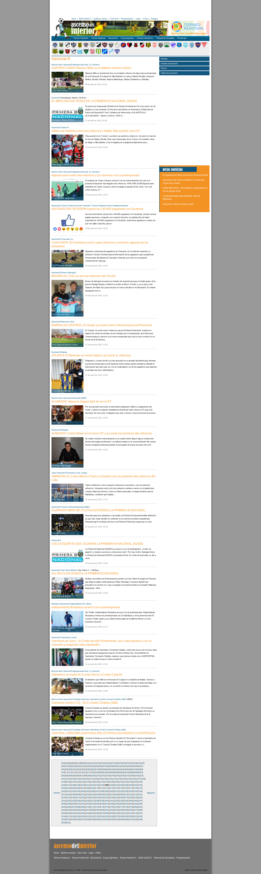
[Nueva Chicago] (61, 53)
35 (97, 766)
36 (100, 766)
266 (68, 807)
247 (140, 801)
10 (87, 763)
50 (70, 769)
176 (125, 788)
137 (102, 782)
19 (120, 763)
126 (133, 779)
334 (68, 819)
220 (92, 797)
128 (143, 779)
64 (123, 769)
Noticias (164, 59)
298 (140, 810)
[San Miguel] (98, 53)
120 (105, 779)
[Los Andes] (204, 47)
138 (106, 782)
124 (124, 779)
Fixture (164, 68)
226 (121, 797)
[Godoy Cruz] (191, 47)
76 (85, 772)
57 (97, 769)
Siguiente (151, 793)
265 (63, 807)
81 (104, 772)
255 (97, 804)
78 (93, 772)
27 (67, 766)
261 (125, 804)
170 (97, 788)
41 (119, 766)
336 (78, 819)
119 (100, 779)
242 (116, 801)
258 (111, 804)
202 (87, 794)
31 (82, 766)
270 (87, 807)
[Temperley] (111, 53)
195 (135, 791)
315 (140, 813)
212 (135, 794)
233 (73, 801)
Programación (127, 19)
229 (135, 797)
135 (92, 782)
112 (67, 779)
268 (78, 807)
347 (130, 819)
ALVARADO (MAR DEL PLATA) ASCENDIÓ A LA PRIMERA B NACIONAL (98, 510)
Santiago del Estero (81, 699)
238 (97, 801)
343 (111, 819)
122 (114, 779)
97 (82, 775)
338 (87, 819)
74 (78, 772)
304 (87, 813)
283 (68, 810)
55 (89, 769)
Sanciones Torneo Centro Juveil (178, 204)
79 (97, 772)
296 (130, 810)
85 (119, 772)
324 (102, 816)
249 (68, 804)
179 (140, 788)
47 (141, 766)
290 (102, 810)
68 (138, 769)
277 (121, 807)
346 (125, 819)
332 (140, 816)
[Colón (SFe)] (129, 47)
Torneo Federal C (83, 206)
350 (63, 822)
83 (111, 772)
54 (85, 769)
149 (78, 785)
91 (141, 772)
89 (134, 772)
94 (70, 775)
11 (91, 763)
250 (73, 804)
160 (130, 785)
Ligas (138, 19)
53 (82, 769)
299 (63, 813)
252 (82, 804)
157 (116, 785)
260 (121, 804)
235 (82, 801)
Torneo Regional (98, 38)
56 (93, 769)
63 (119, 769)
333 (63, 819)
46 (138, 766)
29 (74, 766)
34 (93, 766)
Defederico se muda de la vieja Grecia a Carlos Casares (86, 674)
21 (128, 763)
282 (63, 810)
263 (135, 804)
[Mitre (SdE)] (55, 53)
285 (78, 810)
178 (135, 788)
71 (67, 772)
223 (106, 797)
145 (140, 782)
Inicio (74, 19)
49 (67, 769)
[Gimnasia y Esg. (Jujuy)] (179, 47)
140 (116, 782)
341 (102, 819)
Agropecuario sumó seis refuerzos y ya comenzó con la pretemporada (95, 175)
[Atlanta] (86, 47)
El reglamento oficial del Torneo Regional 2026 (185, 175)
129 (63, 782)
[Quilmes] (73, 53)
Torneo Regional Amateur (117, 206)
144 (135, 782)
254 (92, 804)
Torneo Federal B (80, 858)
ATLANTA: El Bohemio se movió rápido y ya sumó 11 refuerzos (91, 355)
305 (92, 813)
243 (121, 801)
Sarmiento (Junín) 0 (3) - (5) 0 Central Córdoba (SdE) (84, 702)
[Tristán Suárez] (117, 53)
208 (116, 794)
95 (74, 775)
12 (94, 763)
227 (125, 797)
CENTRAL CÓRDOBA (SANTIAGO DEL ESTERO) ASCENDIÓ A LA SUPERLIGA (103, 733)
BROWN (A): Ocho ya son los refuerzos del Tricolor (83, 276)
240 (106, 801)
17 (113, 763)
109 (136, 775)
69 (141, 769)
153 (97, 785)
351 (68, 822)
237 (92, 801)
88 (130, 772)
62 (115, 769)
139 (111, 782)
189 (106, 791)
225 (116, 797)
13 (98, 763)
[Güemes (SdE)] (198, 47)
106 (122, 775)
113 (72, 779)
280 (135, 807)
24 (139, 763)
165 (73, 788)
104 (112, 775)
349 (140, 819)
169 (92, 788)
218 (82, 797)
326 (111, 816)
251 (78, 804)
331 (135, 816)
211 (130, 794)
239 (102, 801)
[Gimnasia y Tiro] (185, 47)
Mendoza (55, 604)
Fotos (145, 19)
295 (125, 810)
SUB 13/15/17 (85, 19)
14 (102, 763)
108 (131, 775)
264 (140, 804)
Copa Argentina (127, 38)
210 (125, 794)
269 (82, 807)
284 (73, 810)
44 (130, 766)
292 (111, 810)
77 (89, 772)
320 (82, 816)
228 (130, 797)
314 (135, 813)
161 (135, 785)
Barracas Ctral (67, 322)
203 (92, 794)
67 (134, 769)
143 (130, 782)
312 (125, 813)
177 (130, 788)
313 (130, 813)
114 (77, 779)
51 (74, 769)
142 (125, 782)
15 (105, 763)
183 (78, 791)
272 (97, 807)
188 (102, 791)
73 (74, 772)
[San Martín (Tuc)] (92, 53)
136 (97, 782)
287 (87, 810)
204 (97, 794)
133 (82, 782)
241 (111, 801)
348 (135, 819)
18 (117, 763)
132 (78, 782)
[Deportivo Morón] (154, 47)
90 (138, 772)
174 (116, 788)
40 (115, 766)
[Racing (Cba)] (80, 53)
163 (63, 788)
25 (143, 763)
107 (127, 775)
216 (73, 797)
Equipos (154, 19)
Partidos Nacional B (169, 63)
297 (135, 810)
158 (121, 785)
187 (97, 791)
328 (121, 816)
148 (73, 785)
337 (82, 819)
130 (68, 782)
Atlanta (64, 352)
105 (117, 775)
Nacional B (113, 38)
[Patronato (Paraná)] (67, 53)
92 (63, 775)
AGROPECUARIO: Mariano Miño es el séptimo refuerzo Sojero (91, 67)
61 (111, 769)
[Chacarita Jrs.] (104, 47)
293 (116, 810)
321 (87, 816)
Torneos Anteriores (145, 38)
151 (87, 785)
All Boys (74, 570)
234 (78, 801)
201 (82, 794)
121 (109, 779)
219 (87, 797)
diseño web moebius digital (196, 870)
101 (98, 775)
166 (78, 788)
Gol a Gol (82, 853)
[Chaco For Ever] (111, 47)
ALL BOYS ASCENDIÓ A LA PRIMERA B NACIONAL (85, 573)
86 (123, 772)
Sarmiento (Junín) (69, 637)
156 (111, 785)
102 (103, 775)
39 (111, 766)
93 (67, 775)
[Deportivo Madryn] (148, 47)
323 (97, 816)
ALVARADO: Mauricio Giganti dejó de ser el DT (81, 401)
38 (108, 766)
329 (125, 816)
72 (70, 772)
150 (82, 785)
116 (86, 779)
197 (63, 794)
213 (140, 794)
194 (130, 791)
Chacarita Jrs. (67, 239)
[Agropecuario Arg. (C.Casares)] (61, 47)
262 (130, 804)
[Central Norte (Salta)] (98, 47)
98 (85, 775)
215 (68, 797)
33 (89, 766)
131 (73, 782)
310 (116, 813)
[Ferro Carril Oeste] (167, 47)
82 (108, 772)
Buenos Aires (57, 65)
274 (106, 807)
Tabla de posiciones (169, 73)
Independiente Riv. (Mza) (80, 604)
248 (63, 804)
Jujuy (53, 473)
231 (63, 801)
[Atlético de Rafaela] (92, 47)
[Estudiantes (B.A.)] (160, 47)
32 (85, 766)
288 (92, 810)
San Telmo (65, 570)
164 (68, 788)
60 (108, 769)
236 (87, 801)
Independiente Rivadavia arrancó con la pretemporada (85, 607)
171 (102, 788)
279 (130, 807)
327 (116, 816)
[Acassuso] (55, 47)
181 (68, 791)
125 (128, 779)
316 (63, 816)
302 (78, 813)
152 (92, 785)
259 (116, 804)
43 (126, 766)
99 (89, 775)
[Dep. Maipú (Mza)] (142, 47)
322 (92, 816)
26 (63, 766)
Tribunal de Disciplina (165, 38)
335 (73, 819)
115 (81, 779)
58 (100, 769)
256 (102, 804)
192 (121, 791)
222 (102, 797)
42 (123, 766)
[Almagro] (73, 47)
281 (140, 807)
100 (93, 775)
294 (121, 810)
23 (135, 763)
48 (63, 769)
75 (82, 772)
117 (91, 779)
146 (63, 785)
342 (106, 819)
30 (78, 766)
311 (121, 813)
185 (87, 791)
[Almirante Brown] (80, 47)
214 (63, 797)
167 (82, 788)
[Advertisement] (103, 8)
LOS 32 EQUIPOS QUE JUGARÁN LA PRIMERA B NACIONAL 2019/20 (97, 543)
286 (82, 810)
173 (111, 788)
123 (119, 779)
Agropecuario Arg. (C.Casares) (86, 65)
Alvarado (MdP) (79, 398)
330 (130, 816)
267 (73, 807)
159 (125, 785)
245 (130, 801)
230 (140, 797)
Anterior (57, 793)
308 (106, 813)
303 (82, 813)
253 (87, 804)
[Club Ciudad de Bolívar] (117, 47)
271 (92, 807)
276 (116, 807)
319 (78, 816)
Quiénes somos (100, 19)
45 (134, 766)
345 (121, 819)
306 (97, 813)
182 (73, 791)
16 (109, 763)
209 (121, 794)
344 (116, 819)
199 (73, 794)
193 (125, 791)
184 (82, 791)
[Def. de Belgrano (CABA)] (135, 47)
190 (111, 791)
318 (73, 816)
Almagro (64, 430)
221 (97, 797)
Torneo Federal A (81, 38)
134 (87, 782)
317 (68, 816)
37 (104, 766)
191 (116, 791)
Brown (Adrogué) (68, 272)
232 (68, 801)
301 (73, 813)
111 (63, 779)
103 (107, 775)
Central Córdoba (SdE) (116, 699)
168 (87, 788)
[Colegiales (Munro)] (123, 47)
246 (135, 801)
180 (63, 791)
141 (121, 782)
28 (70, 766)
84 (115, 772)
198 (68, 794)
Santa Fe (65, 127)
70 (63, 772)
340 (97, 819)
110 (141, 775)
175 (121, 788)
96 (78, 775)
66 (130, 769)
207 (111, 794)
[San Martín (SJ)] (86, 53)
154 (102, 785)
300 (68, 813)
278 (125, 807)
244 (125, 801)
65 (126, 769)
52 (78, 769)
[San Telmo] (104, 53)
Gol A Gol (114, 19)
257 (106, 804)
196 (140, 791)
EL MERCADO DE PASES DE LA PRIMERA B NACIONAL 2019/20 (94, 101)
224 (111, 797)
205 (102, 794)
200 (78, 794)
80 (100, 772)
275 (111, 807)
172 (106, 788)
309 (111, 813)
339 (92, 819)
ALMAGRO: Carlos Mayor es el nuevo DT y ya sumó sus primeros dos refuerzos (101, 433)
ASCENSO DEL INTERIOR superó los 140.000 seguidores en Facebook (97, 208)
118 (95, 779)
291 (106, 810)
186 (92, 791)
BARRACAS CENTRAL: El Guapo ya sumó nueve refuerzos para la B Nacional (101, 325)
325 (106, 816)
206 (106, 794)
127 (138, 779)
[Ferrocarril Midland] (173, 47)
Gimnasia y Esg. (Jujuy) (76, 473)
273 (102, 807)
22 (131, 763)
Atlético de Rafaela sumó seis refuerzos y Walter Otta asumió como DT (95, 130)
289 (97, 810)
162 (140, 785)
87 (126, 772)
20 (124, 763)
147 (68, 785)
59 (104, 769)
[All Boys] (67, 47)
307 (102, 813)
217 (78, 797)
